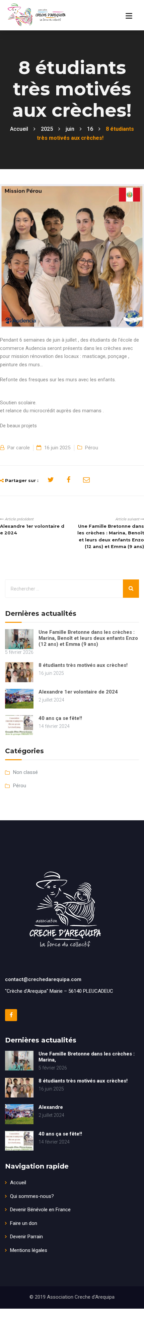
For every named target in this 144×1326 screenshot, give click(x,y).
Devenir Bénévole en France (40, 1210)
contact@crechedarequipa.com (43, 979)
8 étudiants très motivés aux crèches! (83, 665)
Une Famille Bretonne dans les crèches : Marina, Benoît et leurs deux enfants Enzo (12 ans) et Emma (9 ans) (88, 638)
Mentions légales (28, 1250)
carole (23, 448)
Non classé (25, 772)
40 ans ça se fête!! (60, 718)
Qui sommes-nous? (32, 1196)
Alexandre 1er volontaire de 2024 (78, 692)
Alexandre (51, 1107)
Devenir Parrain (26, 1237)
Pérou (91, 448)
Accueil (18, 1183)
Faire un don (23, 1223)
